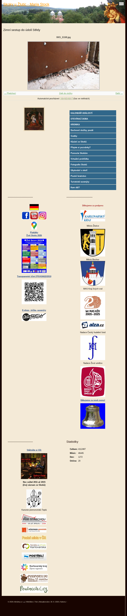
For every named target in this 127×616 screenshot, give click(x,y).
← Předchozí (10, 93)
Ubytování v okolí (79, 170)
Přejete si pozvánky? (81, 147)
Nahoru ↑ (63, 602)
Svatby (74, 136)
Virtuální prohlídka (80, 159)
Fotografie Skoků (79, 164)
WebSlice (29, 602)
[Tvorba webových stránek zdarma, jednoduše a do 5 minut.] (24, 602)
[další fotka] (118, 65)
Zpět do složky (65, 93)
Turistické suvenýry (80, 182)
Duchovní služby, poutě (82, 130)
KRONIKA (75, 124)
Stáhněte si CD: (34, 450)
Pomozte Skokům (79, 153)
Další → (119, 93)
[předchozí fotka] (8, 65)
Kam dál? (75, 187)
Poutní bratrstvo (78, 176)
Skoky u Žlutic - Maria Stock (26, 4)
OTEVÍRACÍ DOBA (79, 119)
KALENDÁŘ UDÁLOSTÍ (81, 113)
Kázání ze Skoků (79, 142)
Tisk (36, 602)
